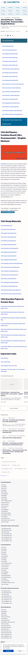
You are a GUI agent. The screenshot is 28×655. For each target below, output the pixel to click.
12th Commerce (5, 504)
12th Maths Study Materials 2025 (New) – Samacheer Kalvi (14, 431)
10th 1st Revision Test (6, 630)
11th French (4, 550)
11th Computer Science (6, 563)
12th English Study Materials (10, 53)
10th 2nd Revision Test (6, 632)
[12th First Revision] (13, 428)
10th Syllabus (4, 618)
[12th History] (12, 448)
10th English (4, 611)
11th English (4, 549)
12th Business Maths (6, 513)
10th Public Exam (5, 629)
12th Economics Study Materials (10, 95)
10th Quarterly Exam (6, 625)
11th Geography (4, 572)
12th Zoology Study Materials (10, 80)
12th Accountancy (5, 502)
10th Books (10, 14)
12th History (4, 507)
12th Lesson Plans (5, 362)
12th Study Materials (7, 46)
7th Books (18, 10)
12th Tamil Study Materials (9, 50)
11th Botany (4, 559)
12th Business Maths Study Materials (12, 110)
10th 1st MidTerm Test (6, 636)
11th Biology (4, 557)
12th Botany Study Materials (10, 76)
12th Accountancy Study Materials (11, 88)
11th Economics (4, 568)
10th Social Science (5, 616)
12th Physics (4, 492)
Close (19, 650)
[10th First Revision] (13, 435)
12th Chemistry (4, 493)
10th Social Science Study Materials (12, 437)
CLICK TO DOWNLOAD (8, 212)
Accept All (8, 650)
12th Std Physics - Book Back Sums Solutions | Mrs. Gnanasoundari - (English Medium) (12, 394)
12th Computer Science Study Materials (13, 84)
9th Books (3, 14)
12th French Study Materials (9, 57)
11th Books (17, 14)
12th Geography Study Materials (11, 103)
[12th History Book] (19, 448)
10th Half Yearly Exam (6, 627)
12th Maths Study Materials (9, 61)
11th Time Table (4, 584)
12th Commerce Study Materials (11, 91)
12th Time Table (5, 522)
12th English (4, 486)
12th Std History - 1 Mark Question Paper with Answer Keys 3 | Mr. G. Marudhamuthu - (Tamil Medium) (15, 451)
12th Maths (3, 490)
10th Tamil (3, 609)
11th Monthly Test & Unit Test (8, 582)
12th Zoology (4, 499)
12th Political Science (6, 514)
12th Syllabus (4, 358)
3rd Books (17, 7)
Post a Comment (14, 408)
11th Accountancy (5, 565)
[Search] (26, 2)
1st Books (3, 7)
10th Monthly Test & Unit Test (8, 622)
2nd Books (10, 7)
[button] (23, 2)
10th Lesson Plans (5, 620)
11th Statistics (4, 573)
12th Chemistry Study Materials (10, 69)
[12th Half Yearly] (21, 428)
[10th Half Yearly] (21, 435)
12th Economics (4, 506)
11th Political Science (6, 577)
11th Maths (3, 552)
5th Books (3, 10)
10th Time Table (5, 623)
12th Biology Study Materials (10, 72)
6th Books (10, 10)
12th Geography (5, 509)
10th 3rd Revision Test (6, 634)
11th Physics (4, 554)
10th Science (4, 615)
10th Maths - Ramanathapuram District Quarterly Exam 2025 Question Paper (13, 443)
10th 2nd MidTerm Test (6, 637)
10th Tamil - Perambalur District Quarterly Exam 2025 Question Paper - (14, 420)
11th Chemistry (4, 556)
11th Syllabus (4, 579)
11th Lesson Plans (5, 580)
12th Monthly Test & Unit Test (9, 365)
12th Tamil (3, 484)
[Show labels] (5, 475)
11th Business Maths (6, 575)
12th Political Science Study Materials (12, 114)
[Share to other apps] (13, 35)
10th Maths (3, 613)
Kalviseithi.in (4, 164)
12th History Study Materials (10, 99)
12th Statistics (4, 511)
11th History (4, 570)
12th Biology (4, 495)
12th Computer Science (6, 500)
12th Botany (4, 497)
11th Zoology (4, 561)
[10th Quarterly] (11, 418)
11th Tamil (3, 547)
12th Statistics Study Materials (10, 106)
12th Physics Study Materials (10, 65)
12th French (4, 488)
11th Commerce (4, 566)
